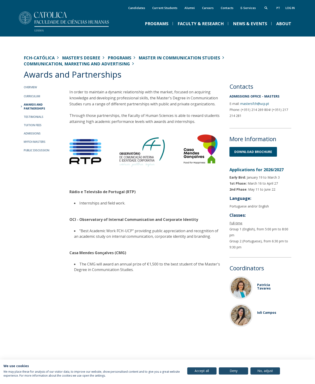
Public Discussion (36, 150)
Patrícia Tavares (264, 286)
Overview (30, 87)
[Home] (70, 31)
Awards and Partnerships (34, 106)
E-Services (248, 8)
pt (278, 8)
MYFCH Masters (34, 142)
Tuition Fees (33, 125)
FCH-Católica (39, 58)
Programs (119, 58)
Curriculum (32, 96)
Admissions (32, 133)
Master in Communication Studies (179, 58)
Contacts (227, 8)
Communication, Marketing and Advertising (77, 64)
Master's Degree (81, 58)
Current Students (164, 8)
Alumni (189, 8)
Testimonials (33, 117)
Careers (208, 8)
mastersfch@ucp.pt (254, 103)
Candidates (136, 8)
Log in (290, 8)
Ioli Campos (266, 312)
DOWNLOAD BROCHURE (253, 151)
